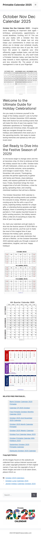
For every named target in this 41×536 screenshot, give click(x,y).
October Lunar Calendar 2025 (16, 481)
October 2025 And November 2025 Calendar (21, 419)
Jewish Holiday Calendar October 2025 (20, 484)
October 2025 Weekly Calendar (22, 431)
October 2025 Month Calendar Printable (21, 425)
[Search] (34, 495)
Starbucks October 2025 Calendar (23, 451)
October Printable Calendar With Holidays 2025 (22, 439)
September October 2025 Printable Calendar (19, 446)
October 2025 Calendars (14, 478)
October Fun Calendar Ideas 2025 (23, 434)
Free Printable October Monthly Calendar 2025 (22, 413)
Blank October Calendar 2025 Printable (21, 403)
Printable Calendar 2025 (17, 4)
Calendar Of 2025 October (20, 408)
